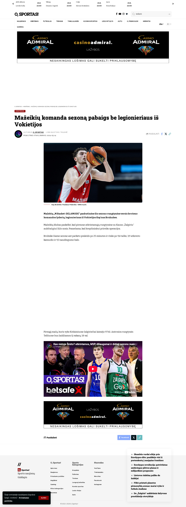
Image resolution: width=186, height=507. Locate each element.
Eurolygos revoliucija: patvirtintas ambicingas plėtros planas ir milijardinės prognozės (149, 467)
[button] (43, 498)
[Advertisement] (93, 84)
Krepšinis (20, 111)
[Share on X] (166, 134)
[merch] (126, 14)
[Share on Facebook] (162, 134)
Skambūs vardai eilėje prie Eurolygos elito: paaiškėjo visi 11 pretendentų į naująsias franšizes (147, 457)
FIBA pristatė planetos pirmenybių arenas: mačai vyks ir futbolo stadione (147, 485)
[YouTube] (120, 14)
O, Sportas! (26, 14)
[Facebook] (116, 14)
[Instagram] (123, 14)
